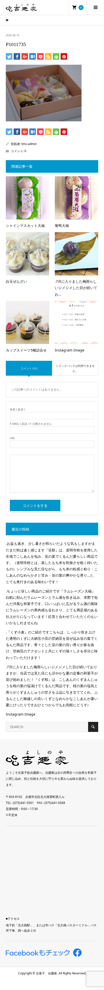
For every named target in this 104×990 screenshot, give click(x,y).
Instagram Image (20, 714)
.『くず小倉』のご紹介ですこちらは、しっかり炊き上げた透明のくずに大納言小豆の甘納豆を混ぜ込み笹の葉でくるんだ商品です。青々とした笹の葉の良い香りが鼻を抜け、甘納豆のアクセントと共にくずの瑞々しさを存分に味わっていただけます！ (52, 645)
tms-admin (29, 144)
